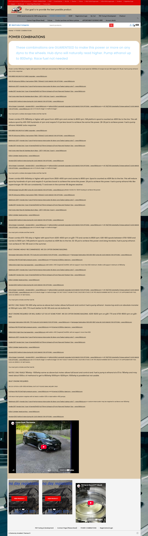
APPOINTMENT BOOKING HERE (92, 20)
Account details (111, 20)
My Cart (67, 1)
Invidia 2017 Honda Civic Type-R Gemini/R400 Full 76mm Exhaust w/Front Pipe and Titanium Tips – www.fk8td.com (47, 91)
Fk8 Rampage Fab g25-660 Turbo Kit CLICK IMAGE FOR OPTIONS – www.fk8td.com (36, 190)
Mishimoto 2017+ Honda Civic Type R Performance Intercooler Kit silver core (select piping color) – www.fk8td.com (47, 86)
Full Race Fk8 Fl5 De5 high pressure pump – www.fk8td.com (29, 260)
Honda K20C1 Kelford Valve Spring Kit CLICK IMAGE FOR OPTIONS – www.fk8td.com (36, 101)
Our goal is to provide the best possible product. (48, 9)
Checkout (74, 1)
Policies (81, 1)
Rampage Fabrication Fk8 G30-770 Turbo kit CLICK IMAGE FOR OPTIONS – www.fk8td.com (39, 255)
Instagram (13, 4)
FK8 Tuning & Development (107, 16)
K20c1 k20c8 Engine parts (92, 1)
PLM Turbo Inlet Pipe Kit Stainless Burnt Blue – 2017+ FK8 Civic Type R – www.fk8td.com (37, 96)
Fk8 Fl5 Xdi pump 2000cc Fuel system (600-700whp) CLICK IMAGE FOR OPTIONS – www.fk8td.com (42, 81)
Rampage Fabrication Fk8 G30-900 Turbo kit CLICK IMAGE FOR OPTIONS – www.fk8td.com (101, 255)
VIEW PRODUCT (19, 499)
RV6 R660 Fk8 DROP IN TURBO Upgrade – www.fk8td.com (28, 76)
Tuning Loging (46, 4)
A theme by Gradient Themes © (19, 533)
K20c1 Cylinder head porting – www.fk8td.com (24, 156)
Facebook (119, 1)
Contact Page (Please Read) (33, 4)
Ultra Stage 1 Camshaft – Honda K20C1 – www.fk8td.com (27, 106)
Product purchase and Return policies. (67, 20)
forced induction (58, 1)
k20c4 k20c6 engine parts (107, 1)
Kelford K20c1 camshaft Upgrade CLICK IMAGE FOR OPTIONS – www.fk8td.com (75, 106)
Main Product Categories (20, 25)
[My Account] (131, 25)
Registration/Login (128, 1)
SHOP (50, 1)
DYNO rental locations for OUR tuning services (20, 1)
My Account (21, 4)
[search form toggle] (137, 18)
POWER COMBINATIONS (39, 1)
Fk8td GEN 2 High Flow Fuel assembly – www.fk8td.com (27, 265)
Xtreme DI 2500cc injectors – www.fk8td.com (67, 260)
